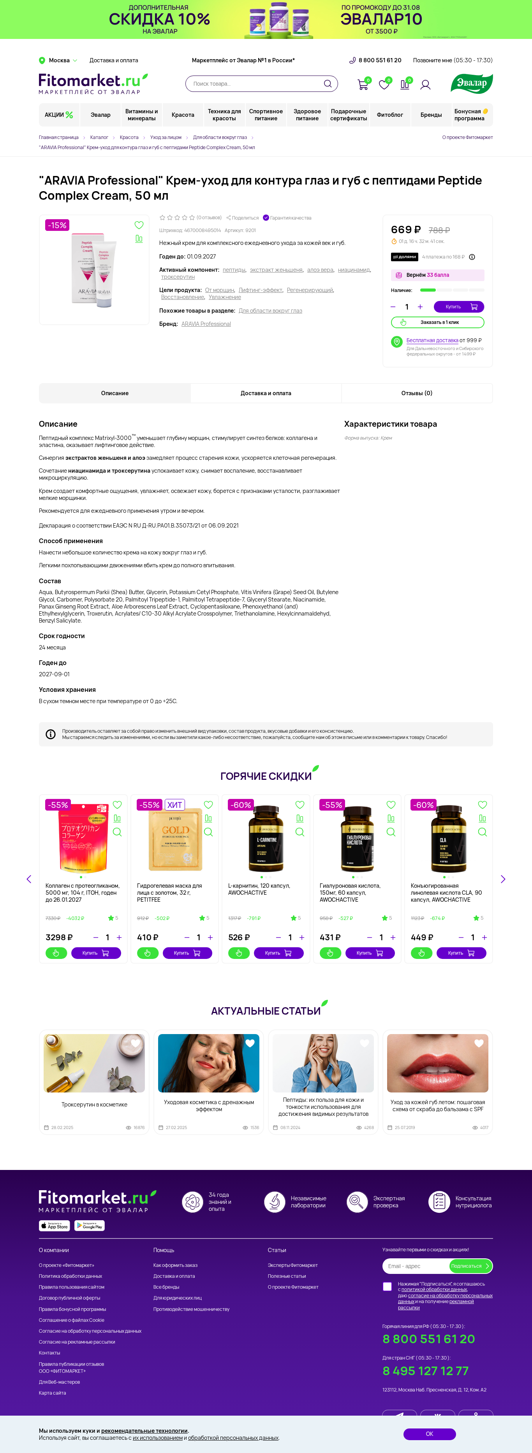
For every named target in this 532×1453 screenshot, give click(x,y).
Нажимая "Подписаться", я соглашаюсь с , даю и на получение (445, 1296)
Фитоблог (390, 114)
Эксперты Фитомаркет (293, 1265)
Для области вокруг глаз (270, 310)
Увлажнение (225, 297)
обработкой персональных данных (233, 1437)
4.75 (296, 925)
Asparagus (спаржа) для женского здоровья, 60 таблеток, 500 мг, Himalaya (172, 892)
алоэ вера (320, 269)
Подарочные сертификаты (348, 114)
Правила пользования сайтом (71, 1287)
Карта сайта (52, 1393)
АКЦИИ (54, 114)
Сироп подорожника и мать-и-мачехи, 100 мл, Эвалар (448, 889)
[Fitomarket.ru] (93, 83)
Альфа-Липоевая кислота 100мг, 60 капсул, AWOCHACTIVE (79, 892)
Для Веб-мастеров (59, 1382)
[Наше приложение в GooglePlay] (89, 1225)
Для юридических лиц (177, 1298)
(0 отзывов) (209, 217)
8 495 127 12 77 (425, 1371)
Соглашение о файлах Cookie (71, 1320)
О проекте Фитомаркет (467, 137)
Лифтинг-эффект (260, 290)
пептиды (234, 269)
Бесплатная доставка (432, 340)
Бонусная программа (469, 114)
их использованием (158, 1437)
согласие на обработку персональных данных (445, 1298)
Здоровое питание (307, 114)
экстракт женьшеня (276, 269)
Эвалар (101, 114)
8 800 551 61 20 (380, 60)
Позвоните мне (453, 60)
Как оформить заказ (175, 1265)
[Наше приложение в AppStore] (54, 1225)
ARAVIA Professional (206, 323)
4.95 (478, 918)
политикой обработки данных (434, 1289)
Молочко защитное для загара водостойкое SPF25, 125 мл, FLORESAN (355, 892)
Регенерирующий (310, 290)
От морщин (219, 290)
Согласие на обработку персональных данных (90, 1331)
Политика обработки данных (70, 1276)
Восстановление (182, 297)
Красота (183, 114)
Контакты (49, 1352)
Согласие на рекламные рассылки (77, 1342)
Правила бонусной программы (72, 1309)
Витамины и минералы (141, 114)
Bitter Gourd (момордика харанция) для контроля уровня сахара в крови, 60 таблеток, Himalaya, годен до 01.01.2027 (263, 900)
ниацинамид (354, 269)
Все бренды (166, 1287)
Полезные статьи (287, 1276)
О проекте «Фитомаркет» (66, 1265)
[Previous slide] (29, 879)
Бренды (431, 114)
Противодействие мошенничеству (191, 1309)
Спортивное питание (266, 114)
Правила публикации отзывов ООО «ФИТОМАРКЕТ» (71, 1367)
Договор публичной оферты (69, 1298)
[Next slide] (503, 879)
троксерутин (178, 276)
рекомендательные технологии (144, 1430)
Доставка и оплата (114, 60)
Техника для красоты (224, 114)
